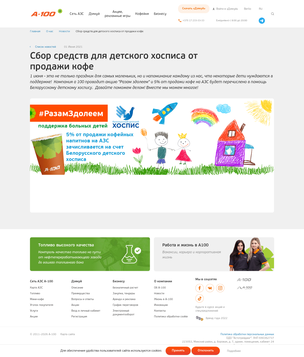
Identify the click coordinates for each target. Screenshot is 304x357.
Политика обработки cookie (171, 316)
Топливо (35, 293)
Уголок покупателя (41, 305)
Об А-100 (160, 287)
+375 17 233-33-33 (193, 20)
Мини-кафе (37, 299)
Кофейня (142, 14)
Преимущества (80, 293)
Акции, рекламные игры (117, 14)
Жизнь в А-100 (163, 299)
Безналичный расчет (125, 287)
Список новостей (45, 47)
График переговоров (125, 305)
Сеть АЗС (77, 14)
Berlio (247, 9)
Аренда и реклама (124, 299)
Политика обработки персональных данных (247, 334)
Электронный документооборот (123, 313)
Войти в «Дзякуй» (226, 9)
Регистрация (79, 316)
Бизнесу (160, 14)
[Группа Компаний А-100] (255, 279)
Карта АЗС (36, 287)
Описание (77, 287)
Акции (34, 316)
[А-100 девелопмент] (255, 287)
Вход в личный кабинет (85, 311)
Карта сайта (67, 334)
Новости (159, 293)
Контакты (160, 311)
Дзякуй (94, 14)
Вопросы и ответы (82, 299)
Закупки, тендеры (124, 293)
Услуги (34, 311)
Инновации (161, 305)
